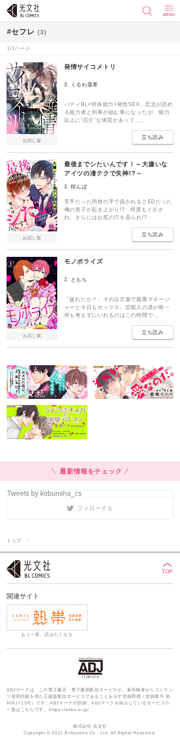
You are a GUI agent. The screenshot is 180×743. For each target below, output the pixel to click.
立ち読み (153, 137)
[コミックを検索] (147, 11)
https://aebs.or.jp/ (69, 709)
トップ (14, 540)
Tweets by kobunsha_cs (44, 493)
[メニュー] (169, 11)
